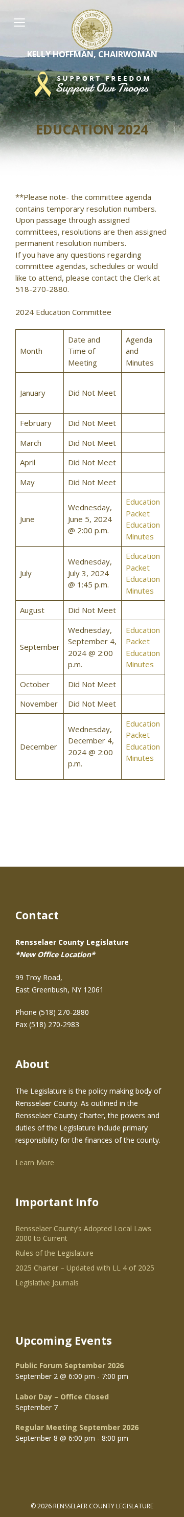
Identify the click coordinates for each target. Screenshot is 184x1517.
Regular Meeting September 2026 (77, 1427)
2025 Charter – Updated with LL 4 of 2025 (84, 1268)
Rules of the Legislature (54, 1253)
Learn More (34, 1162)
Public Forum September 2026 (69, 1365)
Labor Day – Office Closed (62, 1396)
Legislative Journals (47, 1282)
